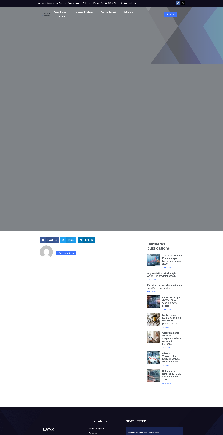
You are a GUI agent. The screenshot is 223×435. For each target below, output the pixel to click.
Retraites (128, 12)
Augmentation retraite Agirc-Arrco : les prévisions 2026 (162, 274)
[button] (49, 240)
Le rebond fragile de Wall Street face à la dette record (171, 301)
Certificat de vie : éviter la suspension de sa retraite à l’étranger (171, 338)
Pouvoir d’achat (108, 12)
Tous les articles (66, 253)
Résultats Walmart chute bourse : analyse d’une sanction (171, 357)
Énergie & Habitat (84, 12)
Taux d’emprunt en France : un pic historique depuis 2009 (172, 259)
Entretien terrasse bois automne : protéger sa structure (164, 286)
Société (62, 16)
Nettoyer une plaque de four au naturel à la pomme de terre (171, 319)
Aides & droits (61, 12)
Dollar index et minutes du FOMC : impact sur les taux (171, 375)
